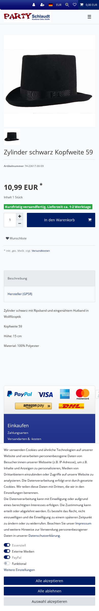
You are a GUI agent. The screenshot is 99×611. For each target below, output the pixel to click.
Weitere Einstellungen (19, 570)
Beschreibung (17, 278)
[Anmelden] (34, 5)
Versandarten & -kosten (24, 439)
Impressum (83, 523)
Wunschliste (18, 238)
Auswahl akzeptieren (49, 601)
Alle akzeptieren (49, 580)
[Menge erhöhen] (19, 216)
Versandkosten (40, 250)
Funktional (19, 563)
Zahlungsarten (18, 433)
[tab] (49, 278)
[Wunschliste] (74, 5)
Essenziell (19, 545)
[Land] (50, 5)
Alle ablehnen (49, 591)
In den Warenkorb (59, 219)
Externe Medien (23, 551)
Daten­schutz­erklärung (44, 535)
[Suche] (67, 5)
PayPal (16, 557)
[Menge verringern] (19, 223)
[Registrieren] (43, 5)
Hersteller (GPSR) (20, 294)
